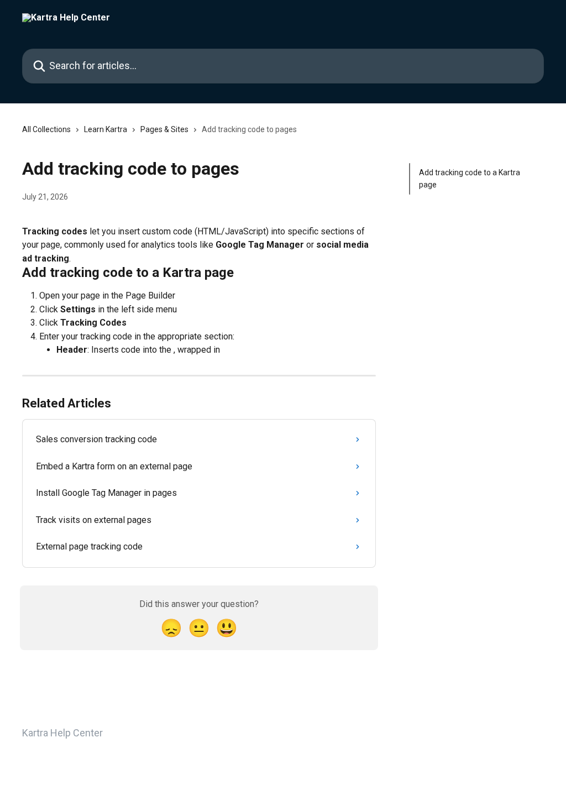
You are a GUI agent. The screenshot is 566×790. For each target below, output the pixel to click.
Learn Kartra (105, 129)
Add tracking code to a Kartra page (469, 178)
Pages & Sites (164, 129)
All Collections (46, 129)
